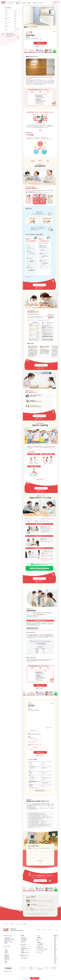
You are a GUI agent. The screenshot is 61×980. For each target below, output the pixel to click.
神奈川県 (15, 10)
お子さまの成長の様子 (24, 940)
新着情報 (39, 937)
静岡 (35, 854)
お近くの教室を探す (7, 7)
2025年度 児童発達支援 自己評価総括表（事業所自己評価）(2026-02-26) (39, 824)
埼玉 (40, 851)
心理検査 (5, 961)
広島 (45, 857)
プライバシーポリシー (50, 929)
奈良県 (15, 23)
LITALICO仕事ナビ (53, 967)
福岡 (50, 857)
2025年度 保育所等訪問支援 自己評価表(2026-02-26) (36, 813)
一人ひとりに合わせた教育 (7, 937)
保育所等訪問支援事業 (7, 958)
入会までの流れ (23, 944)
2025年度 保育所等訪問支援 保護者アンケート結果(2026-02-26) (38, 815)
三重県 (15, 18)
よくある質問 (55, 1)
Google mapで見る (48, 727)
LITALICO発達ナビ (30, 967)
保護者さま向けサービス (25, 955)
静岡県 (6, 18)
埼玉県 (6, 13)
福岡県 (6, 29)
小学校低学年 (6, 950)
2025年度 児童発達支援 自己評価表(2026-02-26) (36, 818)
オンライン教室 (16, 29)
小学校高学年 (6, 951)
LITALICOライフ (38, 967)
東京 (30, 851)
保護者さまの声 (23, 941)
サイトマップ (56, 929)
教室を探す (56, 935)
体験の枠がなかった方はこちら (40, 46)
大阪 (45, 854)
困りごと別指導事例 (23, 939)
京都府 (6, 23)
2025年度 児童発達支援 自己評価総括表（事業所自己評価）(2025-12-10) (39, 825)
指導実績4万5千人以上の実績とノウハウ (9, 941)
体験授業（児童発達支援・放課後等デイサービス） (26, 952)
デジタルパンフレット (41, 950)
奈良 (35, 857)
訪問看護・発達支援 (6, 955)
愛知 (30, 854)
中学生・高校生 (6, 952)
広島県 (15, 26)
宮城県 (6, 26)
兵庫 (50, 854)
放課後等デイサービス (7, 957)
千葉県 (15, 13)
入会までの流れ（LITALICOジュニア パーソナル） (25, 946)
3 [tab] (39, 696)
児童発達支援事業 (6, 956)
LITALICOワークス (45, 967)
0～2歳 (5, 948)
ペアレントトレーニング (23, 956)
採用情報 (39, 942)
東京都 (6, 10)
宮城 (40, 857)
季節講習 (5, 962)
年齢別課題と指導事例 (24, 938)
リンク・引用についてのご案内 (42, 949)
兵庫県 (15, 21)
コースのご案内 (7, 946)
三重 (40, 854)
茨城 (50, 851)
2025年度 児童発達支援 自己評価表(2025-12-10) (36, 820)
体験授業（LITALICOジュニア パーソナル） (25, 950)
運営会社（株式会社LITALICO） (8, 971)
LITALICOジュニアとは (8, 935)
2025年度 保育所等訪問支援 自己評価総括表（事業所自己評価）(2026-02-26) (40, 817)
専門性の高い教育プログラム (7, 940)
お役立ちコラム (40, 938)
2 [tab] (38, 696)
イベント (39, 935)
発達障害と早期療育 (6, 938)
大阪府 (6, 21)
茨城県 (6, 15)
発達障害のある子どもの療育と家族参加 (9, 939)
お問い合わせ (43, 929)
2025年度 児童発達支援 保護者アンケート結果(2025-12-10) (37, 822)
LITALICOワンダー (22, 967)
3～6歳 (5, 949)
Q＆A (38, 940)
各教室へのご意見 (40, 947)
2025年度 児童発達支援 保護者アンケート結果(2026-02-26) (37, 821)
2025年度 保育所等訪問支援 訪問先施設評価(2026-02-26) (37, 814)
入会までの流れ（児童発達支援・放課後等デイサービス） (26, 948)
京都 (30, 857)
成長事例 (22, 935)
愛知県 (15, 15)
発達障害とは (58, 1)
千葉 (45, 851)
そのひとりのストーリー (24, 937)
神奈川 (35, 851)
